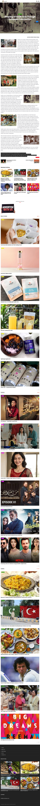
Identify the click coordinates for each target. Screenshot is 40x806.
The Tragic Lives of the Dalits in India (20, 193)
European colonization (23, 154)
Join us (3, 753)
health (38, 216)
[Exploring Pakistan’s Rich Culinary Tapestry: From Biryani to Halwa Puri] (33, 173)
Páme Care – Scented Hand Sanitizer (8, 387)
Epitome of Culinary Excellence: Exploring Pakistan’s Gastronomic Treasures (5, 180)
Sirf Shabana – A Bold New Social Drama (9, 421)
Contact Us (4, 754)
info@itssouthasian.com (5, 798)
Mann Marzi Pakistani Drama (6, 506)
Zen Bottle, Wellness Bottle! (6, 273)
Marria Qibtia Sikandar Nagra (27, 155)
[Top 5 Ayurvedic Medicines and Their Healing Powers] (20, 231)
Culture (20, 14)
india (30, 154)
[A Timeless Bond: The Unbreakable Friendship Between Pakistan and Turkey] (20, 173)
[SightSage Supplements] (20, 345)
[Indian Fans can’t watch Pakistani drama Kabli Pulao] (20, 521)
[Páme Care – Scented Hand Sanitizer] (20, 373)
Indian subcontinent (5, 155)
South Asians (14, 156)
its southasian (12, 155)
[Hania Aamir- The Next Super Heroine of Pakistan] (20, 464)
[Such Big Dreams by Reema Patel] (33, 187)
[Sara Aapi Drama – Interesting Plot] (20, 436)
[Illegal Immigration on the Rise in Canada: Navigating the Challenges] (10, 767)
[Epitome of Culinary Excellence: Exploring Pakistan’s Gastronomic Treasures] (7, 173)
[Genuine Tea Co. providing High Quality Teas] (20, 288)
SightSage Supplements (5, 359)
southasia (19, 156)
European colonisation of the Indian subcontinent (10, 154)
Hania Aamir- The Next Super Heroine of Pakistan (11, 478)
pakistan (34, 155)
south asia (3, 156)
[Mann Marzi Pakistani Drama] (20, 493)
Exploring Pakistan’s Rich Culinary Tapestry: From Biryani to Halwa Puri (32, 179)
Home (3, 747)
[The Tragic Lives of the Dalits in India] (20, 187)
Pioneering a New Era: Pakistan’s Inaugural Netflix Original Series (13, 563)
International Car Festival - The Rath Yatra (11, 161)
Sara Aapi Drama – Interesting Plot (8, 449)
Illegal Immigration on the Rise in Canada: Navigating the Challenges (8, 775)
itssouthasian (18, 155)
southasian (25, 156)
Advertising (4, 751)
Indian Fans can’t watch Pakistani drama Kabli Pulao (11, 535)
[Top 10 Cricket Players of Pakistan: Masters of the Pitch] (7, 187)
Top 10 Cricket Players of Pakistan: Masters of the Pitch (6, 193)
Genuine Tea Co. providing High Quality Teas (10, 302)
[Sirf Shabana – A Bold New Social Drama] (20, 407)
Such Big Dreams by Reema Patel (32, 193)
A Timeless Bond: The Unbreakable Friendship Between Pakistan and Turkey (20, 179)
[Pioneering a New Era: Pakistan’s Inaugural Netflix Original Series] (20, 550)
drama (38, 392)
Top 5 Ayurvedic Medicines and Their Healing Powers (11, 245)
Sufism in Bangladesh (29, 161)
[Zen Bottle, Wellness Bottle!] (20, 259)
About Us (3, 749)
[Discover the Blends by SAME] (20, 316)
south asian (9, 156)
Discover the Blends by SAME (6, 330)
